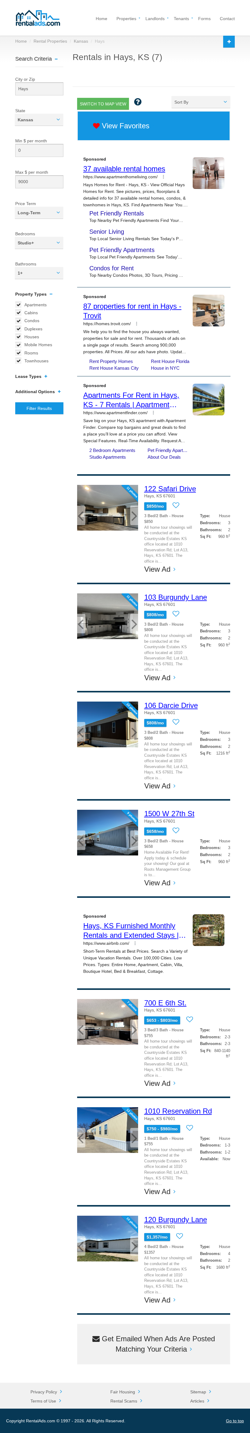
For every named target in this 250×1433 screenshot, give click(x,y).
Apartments (35, 304)
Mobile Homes (38, 344)
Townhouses (36, 360)
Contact (227, 18)
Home (101, 18)
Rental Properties (50, 41)
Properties (126, 18)
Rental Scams (123, 1401)
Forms (204, 18)
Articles (197, 1401)
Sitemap (198, 1391)
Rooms (31, 352)
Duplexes (33, 328)
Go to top (235, 1420)
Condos (31, 320)
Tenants (181, 18)
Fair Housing (122, 1391)
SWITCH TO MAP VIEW (103, 103)
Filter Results (39, 408)
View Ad (157, 569)
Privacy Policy (43, 1391)
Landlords (155, 18)
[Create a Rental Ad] (229, 42)
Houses (31, 336)
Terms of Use (43, 1401)
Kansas (81, 41)
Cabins (31, 312)
